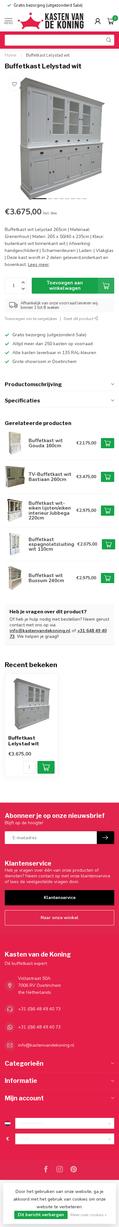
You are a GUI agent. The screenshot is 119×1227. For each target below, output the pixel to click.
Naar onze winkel (59, 918)
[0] (110, 21)
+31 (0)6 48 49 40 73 (39, 1009)
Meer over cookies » (88, 1214)
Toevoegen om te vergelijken (31, 318)
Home (11, 55)
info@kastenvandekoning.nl (40, 631)
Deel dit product (79, 318)
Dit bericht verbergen (41, 1215)
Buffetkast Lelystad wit (47, 55)
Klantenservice (60, 898)
